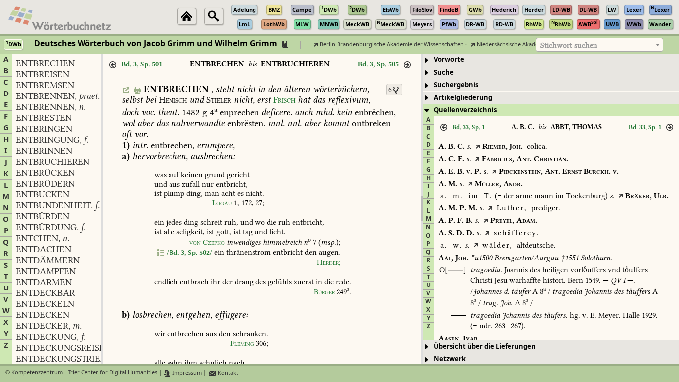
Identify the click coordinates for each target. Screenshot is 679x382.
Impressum (186, 373)
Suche (444, 72)
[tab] (551, 60)
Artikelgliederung (463, 97)
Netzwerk (450, 359)
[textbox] (599, 45)
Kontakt (227, 373)
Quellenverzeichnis (465, 110)
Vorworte (449, 59)
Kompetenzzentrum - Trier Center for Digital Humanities (84, 373)
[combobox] (599, 45)
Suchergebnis (456, 85)
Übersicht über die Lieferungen (485, 346)
